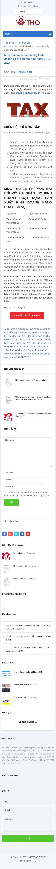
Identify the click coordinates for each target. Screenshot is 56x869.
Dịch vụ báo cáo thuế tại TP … (26, 685)
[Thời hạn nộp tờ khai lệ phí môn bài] (8, 383)
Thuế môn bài (23, 43)
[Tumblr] (22, 534)
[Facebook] (4, 534)
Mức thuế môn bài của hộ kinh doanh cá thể (26, 350)
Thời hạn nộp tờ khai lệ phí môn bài (30, 380)
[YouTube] (28, 534)
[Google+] (10, 534)
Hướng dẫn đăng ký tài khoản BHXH (28, 672)
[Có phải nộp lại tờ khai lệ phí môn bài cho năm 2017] (8, 417)
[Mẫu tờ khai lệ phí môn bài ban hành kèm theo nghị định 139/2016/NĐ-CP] (8, 400)
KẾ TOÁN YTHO (37, 857)
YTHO (33, 861)
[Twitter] (16, 534)
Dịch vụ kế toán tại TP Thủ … (25, 697)
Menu (8, 34)
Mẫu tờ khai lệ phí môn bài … (25, 578)
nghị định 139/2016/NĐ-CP (27, 93)
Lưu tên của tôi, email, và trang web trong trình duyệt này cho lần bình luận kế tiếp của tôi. (27, 494)
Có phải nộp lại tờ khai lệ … (25, 553)
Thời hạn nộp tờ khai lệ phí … (26, 566)
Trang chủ (9, 43)
